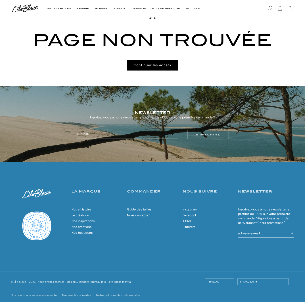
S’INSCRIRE (208, 134)
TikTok (187, 221)
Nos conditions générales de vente (34, 295)
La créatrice (80, 215)
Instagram (190, 209)
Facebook (190, 215)
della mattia (123, 282)
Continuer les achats (152, 65)
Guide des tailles (139, 209)
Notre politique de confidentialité (118, 295)
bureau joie (98, 282)
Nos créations (81, 227)
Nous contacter (138, 215)
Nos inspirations (83, 221)
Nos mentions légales (76, 295)
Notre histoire (81, 209)
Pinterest (189, 227)
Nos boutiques (82, 233)
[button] (270, 8)
